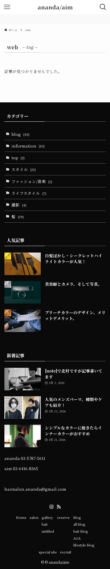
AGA (77, 538)
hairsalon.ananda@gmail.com (35, 489)
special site (48, 552)
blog (20, 134)
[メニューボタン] (7, 7)
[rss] (58, 506)
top (18, 157)
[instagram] (51, 506)
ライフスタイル (28, 193)
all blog (79, 524)
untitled (48, 531)
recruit (65, 552)
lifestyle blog (83, 545)
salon (34, 517)
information (28, 146)
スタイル (23, 169)
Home (21, 517)
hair (45, 524)
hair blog (80, 531)
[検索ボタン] (103, 7)
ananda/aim (55, 7)
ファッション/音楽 (31, 181)
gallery (47, 517)
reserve (63, 517)
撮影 (18, 205)
